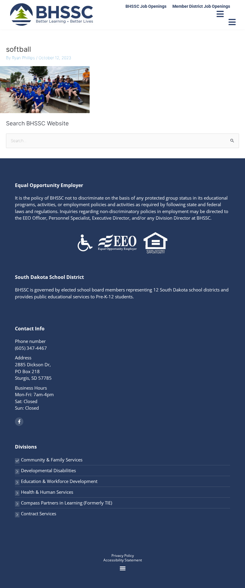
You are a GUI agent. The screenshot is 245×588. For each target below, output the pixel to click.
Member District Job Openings (201, 6)
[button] (122, 568)
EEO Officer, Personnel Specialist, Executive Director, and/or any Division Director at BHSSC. (117, 218)
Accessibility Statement (122, 560)
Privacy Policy (122, 555)
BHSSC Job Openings (145, 6)
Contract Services (38, 513)
